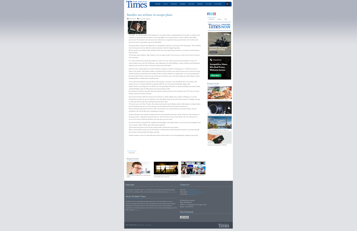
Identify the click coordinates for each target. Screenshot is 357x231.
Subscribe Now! (172, 192)
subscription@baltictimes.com (196, 192)
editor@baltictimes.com (192, 190)
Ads (225, 19)
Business (183, 4)
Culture (208, 4)
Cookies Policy (141, 225)
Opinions (200, 4)
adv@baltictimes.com (193, 194)
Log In (219, 19)
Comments (131, 153)
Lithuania (173, 4)
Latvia (165, 4)
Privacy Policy (148, 225)
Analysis (191, 4)
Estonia (157, 4)
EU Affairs (217, 4)
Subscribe (211, 19)
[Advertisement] (166, 144)
